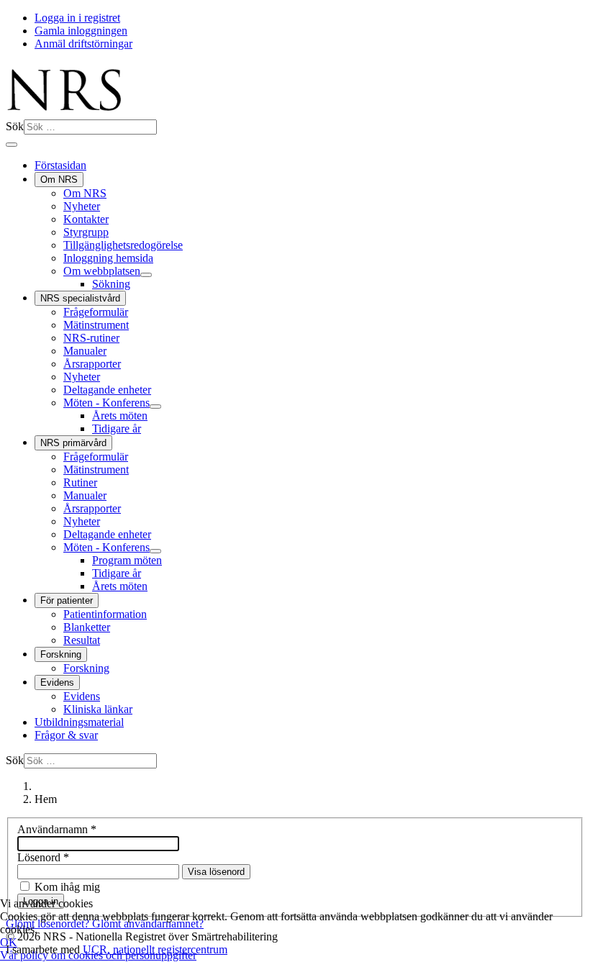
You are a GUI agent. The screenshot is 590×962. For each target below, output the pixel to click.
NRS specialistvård (80, 298)
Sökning (111, 284)
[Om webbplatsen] (146, 275)
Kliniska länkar (97, 709)
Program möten (127, 560)
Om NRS (59, 179)
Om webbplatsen (101, 271)
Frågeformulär (95, 312)
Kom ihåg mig (67, 887)
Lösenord (43, 857)
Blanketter (86, 627)
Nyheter (81, 206)
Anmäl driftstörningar (83, 43)
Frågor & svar (66, 735)
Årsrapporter (92, 364)
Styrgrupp (86, 232)
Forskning (60, 654)
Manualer (84, 351)
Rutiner (80, 482)
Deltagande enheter (107, 390)
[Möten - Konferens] (155, 406)
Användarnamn (56, 829)
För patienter (66, 600)
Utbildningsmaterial (79, 722)
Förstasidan (60, 165)
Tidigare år (116, 428)
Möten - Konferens (106, 402)
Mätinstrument (96, 325)
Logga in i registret (77, 18)
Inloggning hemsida (108, 258)
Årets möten (120, 415)
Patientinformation (105, 614)
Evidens (57, 682)
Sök (15, 126)
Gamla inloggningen (81, 30)
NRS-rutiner (91, 338)
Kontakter (86, 219)
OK (8, 942)
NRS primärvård (73, 442)
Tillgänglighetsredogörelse (123, 245)
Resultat (81, 640)
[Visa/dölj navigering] (11, 144)
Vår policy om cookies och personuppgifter (98, 955)
